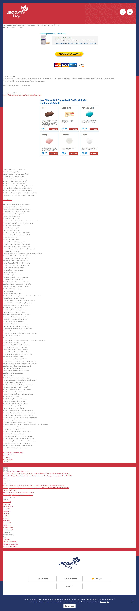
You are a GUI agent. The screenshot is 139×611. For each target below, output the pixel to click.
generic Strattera (8, 455)
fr (123, 12)
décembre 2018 (8, 528)
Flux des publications (9, 542)
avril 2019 (6, 518)
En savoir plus (104, 602)
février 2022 (7, 502)
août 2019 (6, 509)
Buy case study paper (9, 490)
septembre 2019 (8, 506)
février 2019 (7, 523)
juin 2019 (6, 513)
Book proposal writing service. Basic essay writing (18, 492)
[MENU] (130, 12)
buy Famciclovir (8, 460)
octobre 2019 (7, 504)
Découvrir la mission (69, 579)
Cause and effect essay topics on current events (18, 495)
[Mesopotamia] (18, 12)
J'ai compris (69, 606)
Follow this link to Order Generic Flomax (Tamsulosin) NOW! (22, 95)
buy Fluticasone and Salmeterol (13, 453)
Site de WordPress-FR (10, 546)
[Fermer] (133, 601)
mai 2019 (6, 516)
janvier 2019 (7, 525)
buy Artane (6, 457)
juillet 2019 (6, 511)
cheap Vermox (7, 200)
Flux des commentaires (10, 544)
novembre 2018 (8, 530)
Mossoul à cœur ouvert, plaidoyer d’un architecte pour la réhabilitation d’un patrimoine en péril (33, 485)
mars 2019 (6, 520)
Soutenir (69, 586)
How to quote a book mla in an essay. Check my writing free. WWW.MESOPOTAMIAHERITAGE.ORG (36, 488)
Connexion (6, 539)
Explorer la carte (42, 579)
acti (9, 471)
